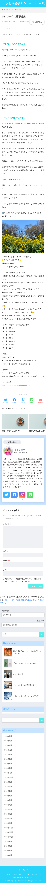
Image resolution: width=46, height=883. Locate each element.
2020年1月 (8, 823)
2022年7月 (8, 750)
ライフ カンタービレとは (14, 874)
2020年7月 (8, 800)
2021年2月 (8, 786)
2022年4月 (8, 764)
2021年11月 (8, 777)
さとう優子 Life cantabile (23, 3)
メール (6, 560)
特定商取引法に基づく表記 (23, 877)
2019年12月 (8, 828)
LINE (30, 499)
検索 (41, 720)
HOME (24, 870)
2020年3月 (8, 814)
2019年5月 (8, 850)
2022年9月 (8, 741)
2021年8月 (8, 782)
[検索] (41, 634)
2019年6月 (8, 846)
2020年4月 (8, 809)
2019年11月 (8, 832)
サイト (5, 570)
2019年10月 (8, 837)
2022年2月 (8, 773)
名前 (5, 551)
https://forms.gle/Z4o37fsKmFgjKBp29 (16, 385)
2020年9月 (8, 791)
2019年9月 (8, 841)
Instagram (22, 499)
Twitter (6, 499)
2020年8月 (8, 796)
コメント (7, 524)
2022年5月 (8, 759)
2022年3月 (8, 768)
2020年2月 (8, 818)
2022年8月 (8, 745)
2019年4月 (8, 855)
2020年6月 (8, 805)
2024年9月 (8, 736)
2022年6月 (8, 754)
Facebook (14, 499)
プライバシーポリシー (33, 874)
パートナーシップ (18, 408)
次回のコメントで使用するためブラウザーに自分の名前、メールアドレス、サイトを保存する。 (23, 580)
